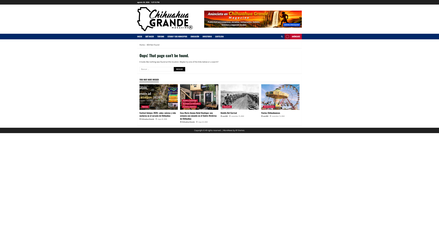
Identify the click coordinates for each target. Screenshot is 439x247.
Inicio (139, 36)
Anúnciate (296, 36)
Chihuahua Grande (147, 119)
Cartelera (219, 36)
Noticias (145, 107)
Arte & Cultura (269, 107)
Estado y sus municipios (177, 36)
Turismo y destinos (189, 107)
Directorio (207, 36)
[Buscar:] (156, 69)
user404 (225, 116)
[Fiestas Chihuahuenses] (280, 97)
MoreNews (227, 130)
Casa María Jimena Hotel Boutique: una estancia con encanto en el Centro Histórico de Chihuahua (198, 115)
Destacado (227, 107)
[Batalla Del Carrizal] (240, 97)
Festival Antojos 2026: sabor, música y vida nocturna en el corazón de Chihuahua (157, 114)
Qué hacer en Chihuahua (191, 104)
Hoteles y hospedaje (190, 101)
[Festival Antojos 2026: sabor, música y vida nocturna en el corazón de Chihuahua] (158, 97)
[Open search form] (282, 36)
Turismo (160, 36)
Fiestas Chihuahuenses (270, 112)
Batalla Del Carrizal (229, 112)
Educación (195, 36)
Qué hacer (149, 36)
